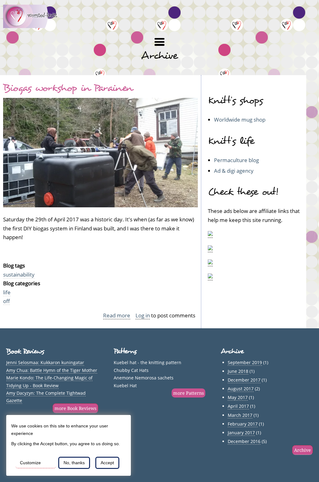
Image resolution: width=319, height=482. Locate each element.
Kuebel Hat (125, 385)
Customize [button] (30, 462)
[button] (159, 42)
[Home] (33, 26)
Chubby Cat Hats (131, 370)
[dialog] (68, 445)
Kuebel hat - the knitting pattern (147, 362)
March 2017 (240, 415)
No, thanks (74, 462)
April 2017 (238, 406)
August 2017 (241, 389)
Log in (143, 315)
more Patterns (188, 393)
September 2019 (245, 362)
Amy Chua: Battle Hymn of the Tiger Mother (51, 370)
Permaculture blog (236, 160)
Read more (116, 315)
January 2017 (241, 433)
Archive (302, 450)
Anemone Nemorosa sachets (144, 378)
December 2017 (244, 380)
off (6, 301)
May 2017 (238, 397)
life (7, 292)
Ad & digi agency (234, 170)
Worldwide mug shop (239, 119)
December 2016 (244, 441)
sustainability (19, 274)
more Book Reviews (75, 408)
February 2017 (243, 424)
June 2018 (238, 371)
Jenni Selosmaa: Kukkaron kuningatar (45, 362)
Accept (107, 462)
